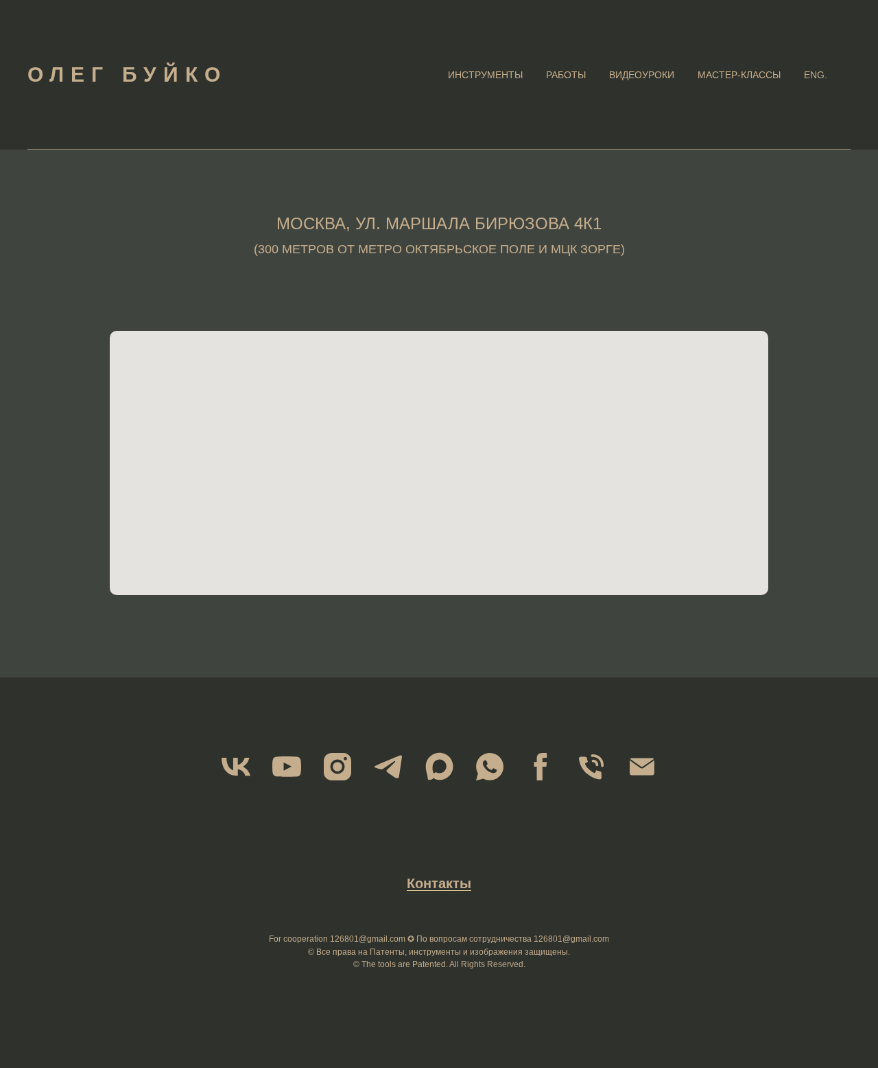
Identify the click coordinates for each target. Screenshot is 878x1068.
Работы (566, 74)
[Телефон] (591, 767)
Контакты (439, 883)
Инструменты (485, 74)
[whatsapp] (490, 767)
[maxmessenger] (439, 767)
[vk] (236, 767)
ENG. (815, 74)
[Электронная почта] (642, 767)
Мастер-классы (739, 74)
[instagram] (337, 767)
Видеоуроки (641, 74)
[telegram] (388, 767)
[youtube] (287, 767)
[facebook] (540, 767)
